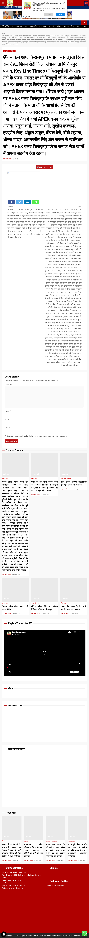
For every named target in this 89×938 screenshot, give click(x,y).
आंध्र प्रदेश (33, 26)
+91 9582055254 (14, 880)
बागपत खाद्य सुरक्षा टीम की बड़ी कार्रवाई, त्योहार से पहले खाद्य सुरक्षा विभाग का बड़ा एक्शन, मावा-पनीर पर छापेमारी (55, 828)
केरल (72, 26)
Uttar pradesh (51, 841)
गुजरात (79, 26)
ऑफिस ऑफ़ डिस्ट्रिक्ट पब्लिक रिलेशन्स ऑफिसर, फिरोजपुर (44, 590)
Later (49, 14)
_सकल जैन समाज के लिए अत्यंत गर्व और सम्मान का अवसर (73, 590)
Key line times (7, 158)
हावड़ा (69, 478)
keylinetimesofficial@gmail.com (13, 885)
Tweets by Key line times (55, 885)
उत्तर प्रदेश (42, 26)
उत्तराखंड (51, 26)
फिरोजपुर (13, 51)
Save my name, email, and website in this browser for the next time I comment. (37, 436)
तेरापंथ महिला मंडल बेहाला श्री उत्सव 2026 (15, 590)
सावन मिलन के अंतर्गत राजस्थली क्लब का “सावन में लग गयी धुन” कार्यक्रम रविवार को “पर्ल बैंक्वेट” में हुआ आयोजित (11, 828)
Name (8, 411)
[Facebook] (11, 202)
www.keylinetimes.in (17, 888)
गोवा (84, 26)
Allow (61, 14)
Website (8, 428)
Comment (9, 384)
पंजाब (32, 603)
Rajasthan (72, 841)
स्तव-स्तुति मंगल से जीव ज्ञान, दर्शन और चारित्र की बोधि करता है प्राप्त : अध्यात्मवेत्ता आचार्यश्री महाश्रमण (77, 828)
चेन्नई (3, 841)
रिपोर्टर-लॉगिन (4, 26)
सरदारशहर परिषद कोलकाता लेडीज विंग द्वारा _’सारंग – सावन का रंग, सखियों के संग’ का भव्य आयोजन (34, 828)
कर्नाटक (66, 26)
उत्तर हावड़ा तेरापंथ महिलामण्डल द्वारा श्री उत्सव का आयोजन (73, 465)
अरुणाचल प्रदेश (17, 26)
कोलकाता (26, 841)
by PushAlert (28, 17)
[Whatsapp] (35, 202)
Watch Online (84, 22)
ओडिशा (59, 26)
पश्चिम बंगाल (6, 51)
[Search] (78, 22)
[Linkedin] (27, 202)
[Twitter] (19, 202)
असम (25, 26)
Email (7, 419)
